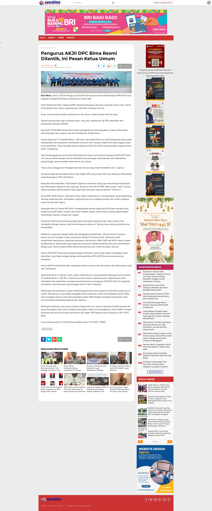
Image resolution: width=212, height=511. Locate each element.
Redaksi (44, 506)
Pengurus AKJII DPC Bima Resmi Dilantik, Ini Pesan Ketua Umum (79, 56)
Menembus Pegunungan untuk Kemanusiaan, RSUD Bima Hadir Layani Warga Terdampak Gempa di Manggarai (157, 337)
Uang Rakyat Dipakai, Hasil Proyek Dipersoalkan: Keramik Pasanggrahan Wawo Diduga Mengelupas (156, 315)
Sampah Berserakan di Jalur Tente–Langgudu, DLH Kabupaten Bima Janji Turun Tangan (160, 400)
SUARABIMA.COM (84, 506)
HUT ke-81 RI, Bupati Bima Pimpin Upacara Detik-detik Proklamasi (155, 304)
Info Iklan (60, 506)
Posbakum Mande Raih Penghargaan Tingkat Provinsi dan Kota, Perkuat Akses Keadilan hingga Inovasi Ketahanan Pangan (156, 276)
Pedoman (51, 506)
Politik (61, 38)
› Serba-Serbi (50, 48)
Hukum (51, 38)
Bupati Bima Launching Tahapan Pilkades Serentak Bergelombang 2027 (155, 287)
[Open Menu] (209, 3)
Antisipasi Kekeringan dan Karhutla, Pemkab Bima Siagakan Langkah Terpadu (155, 364)
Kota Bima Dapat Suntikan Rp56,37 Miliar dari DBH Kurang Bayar (157, 355)
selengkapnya (155, 372)
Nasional (70, 38)
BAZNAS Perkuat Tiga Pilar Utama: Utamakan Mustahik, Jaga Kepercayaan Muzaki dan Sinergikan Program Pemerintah (155, 412)
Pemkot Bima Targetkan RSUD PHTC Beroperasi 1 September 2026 (157, 346)
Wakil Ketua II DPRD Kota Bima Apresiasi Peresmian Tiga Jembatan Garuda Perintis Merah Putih (157, 326)
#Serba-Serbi (47, 329)
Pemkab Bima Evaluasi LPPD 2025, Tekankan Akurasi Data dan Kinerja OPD (156, 296)
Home (42, 38)
